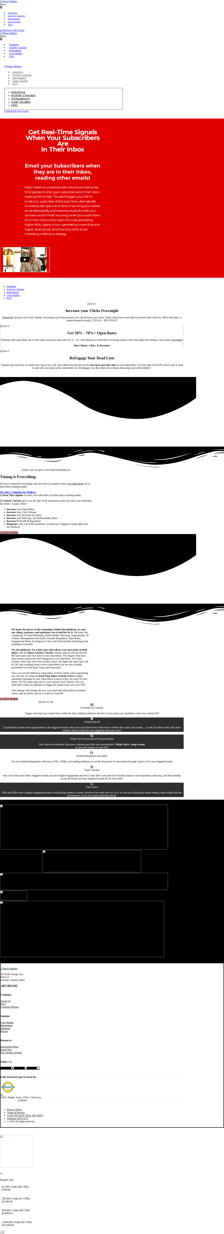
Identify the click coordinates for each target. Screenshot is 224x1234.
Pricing (4, 1031)
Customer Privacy (9, 1007)
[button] (49, 6)
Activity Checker (16, 16)
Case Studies (14, 21)
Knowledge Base (9, 1046)
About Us (5, 1001)
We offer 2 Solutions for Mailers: (18, 492)
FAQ (10, 24)
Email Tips (6, 1049)
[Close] (1, 1173)
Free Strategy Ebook (11, 1052)
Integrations (14, 19)
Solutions (12, 13)
